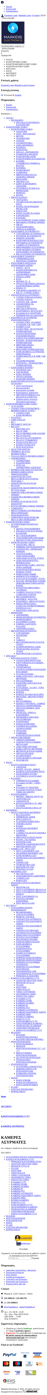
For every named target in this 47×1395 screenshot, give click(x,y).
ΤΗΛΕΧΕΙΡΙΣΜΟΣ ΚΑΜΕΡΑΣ (24, 1207)
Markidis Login (25, 15)
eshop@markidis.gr (27, 1307)
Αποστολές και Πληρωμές (16, 1279)
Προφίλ (9, 7)
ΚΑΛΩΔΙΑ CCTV (18, 1182)
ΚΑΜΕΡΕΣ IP (17, 1189)
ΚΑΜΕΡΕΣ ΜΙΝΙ (18, 1198)
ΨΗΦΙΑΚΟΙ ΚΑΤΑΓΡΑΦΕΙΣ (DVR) (26, 1161)
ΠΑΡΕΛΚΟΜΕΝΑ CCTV (22, 1205)
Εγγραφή (35, 15)
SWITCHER (16, 1171)
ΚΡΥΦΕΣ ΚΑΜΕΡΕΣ (20, 1200)
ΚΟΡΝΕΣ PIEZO (13, 1230)
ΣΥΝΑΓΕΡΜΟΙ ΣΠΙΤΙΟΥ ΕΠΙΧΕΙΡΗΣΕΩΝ (24, 1157)
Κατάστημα (25, 1243)
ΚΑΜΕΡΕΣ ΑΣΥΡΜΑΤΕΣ (22, 1193)
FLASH (9, 1225)
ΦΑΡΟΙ (9, 1223)
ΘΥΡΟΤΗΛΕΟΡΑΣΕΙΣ (15, 1218)
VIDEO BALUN (18, 1173)
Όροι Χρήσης (11, 1275)
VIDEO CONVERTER (20, 1175)
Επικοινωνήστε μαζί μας (16, 1284)
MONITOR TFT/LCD (20, 1166)
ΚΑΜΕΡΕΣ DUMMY (20, 1186)
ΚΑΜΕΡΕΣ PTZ (18, 1191)
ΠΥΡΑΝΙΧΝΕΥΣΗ (14, 1220)
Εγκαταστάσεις (12, 11)
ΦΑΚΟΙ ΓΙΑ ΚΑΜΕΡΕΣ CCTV (24, 1214)
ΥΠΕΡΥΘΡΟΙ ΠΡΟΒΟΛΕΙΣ (22, 1211)
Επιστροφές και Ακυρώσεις (17, 1282)
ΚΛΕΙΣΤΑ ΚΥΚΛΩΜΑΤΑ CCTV (20, 1159)
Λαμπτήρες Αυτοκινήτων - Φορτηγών (21, 1270)
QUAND (15, 1168)
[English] (44, 15)
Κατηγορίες (6, 114)
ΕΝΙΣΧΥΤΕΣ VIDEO (20, 1180)
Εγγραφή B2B (26, 1238)
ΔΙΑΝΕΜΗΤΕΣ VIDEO (21, 1177)
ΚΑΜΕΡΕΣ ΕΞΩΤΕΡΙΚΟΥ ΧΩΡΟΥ (26, 1196)
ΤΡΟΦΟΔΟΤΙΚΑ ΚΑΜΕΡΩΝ (23, 1209)
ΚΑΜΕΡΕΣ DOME (19, 1184)
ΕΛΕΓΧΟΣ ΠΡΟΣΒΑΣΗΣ (17, 1227)
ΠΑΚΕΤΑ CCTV (18, 1202)
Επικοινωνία (11, 9)
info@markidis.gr (11, 1307)
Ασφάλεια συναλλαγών (15, 1277)
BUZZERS (10, 1216)
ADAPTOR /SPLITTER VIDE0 (24, 1164)
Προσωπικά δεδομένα (15, 1272)
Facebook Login (10, 15)
